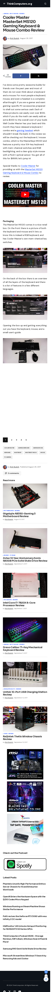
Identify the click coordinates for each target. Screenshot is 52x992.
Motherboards (9, 510)
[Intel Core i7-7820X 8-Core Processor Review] (25, 585)
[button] (4, 3)
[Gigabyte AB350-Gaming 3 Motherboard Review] (25, 496)
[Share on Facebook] (20, 75)
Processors (8, 600)
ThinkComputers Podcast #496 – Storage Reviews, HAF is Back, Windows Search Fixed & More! (25, 939)
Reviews (21, 13)
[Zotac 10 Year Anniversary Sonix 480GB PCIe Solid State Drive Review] (25, 540)
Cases (5, 733)
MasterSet (17, 452)
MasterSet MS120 (31, 452)
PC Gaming (7, 457)
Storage (12, 555)
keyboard (7, 452)
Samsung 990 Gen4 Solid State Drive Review (24, 949)
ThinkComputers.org (19, 3)
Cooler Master (28, 165)
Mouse (43, 452)
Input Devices (14, 13)
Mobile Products (9, 689)
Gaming (6, 13)
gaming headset (25, 130)
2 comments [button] (13, 473)
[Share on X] (38, 75)
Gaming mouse (38, 448)
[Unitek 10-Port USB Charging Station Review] (25, 674)
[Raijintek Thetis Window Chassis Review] (25, 719)
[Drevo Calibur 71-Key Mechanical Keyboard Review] (25, 629)
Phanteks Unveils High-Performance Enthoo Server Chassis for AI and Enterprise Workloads (24, 887)
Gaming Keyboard (23, 448)
